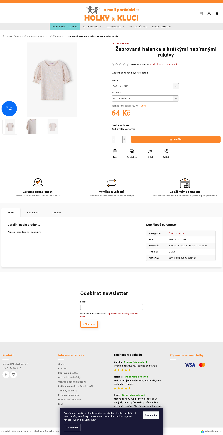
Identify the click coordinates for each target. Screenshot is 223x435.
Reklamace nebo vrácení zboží (75, 386)
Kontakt (63, 368)
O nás (61, 364)
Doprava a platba (68, 373)
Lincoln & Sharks (121, 43)
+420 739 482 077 (11, 367)
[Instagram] (13, 374)
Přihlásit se (89, 324)
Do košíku (177, 139)
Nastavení (72, 427)
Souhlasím (151, 415)
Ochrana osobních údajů (72, 381)
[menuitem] (65, 26)
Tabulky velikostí (68, 390)
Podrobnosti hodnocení (163, 64)
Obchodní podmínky (69, 377)
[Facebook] (6, 374)
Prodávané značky (68, 395)
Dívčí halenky (176, 233)
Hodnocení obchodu (69, 399)
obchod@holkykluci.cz (15, 364)
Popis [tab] (11, 212)
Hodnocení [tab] (33, 212)
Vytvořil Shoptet (213, 431)
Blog (60, 404)
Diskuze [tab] (56, 212)
